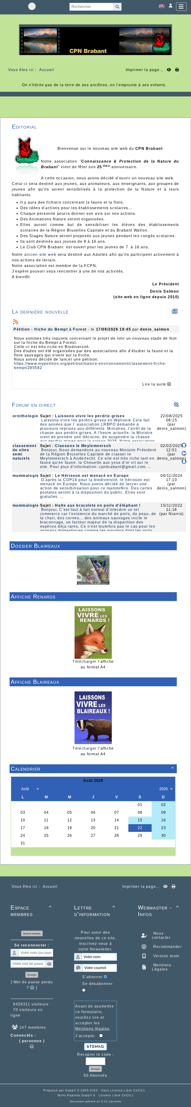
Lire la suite (154, 384)
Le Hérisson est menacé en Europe (92, 476)
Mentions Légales (161, 967)
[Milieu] (184, 453)
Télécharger (84, 661)
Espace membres (31, 910)
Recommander (167, 947)
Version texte (165, 956)
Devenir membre (32, 933)
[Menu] (181, 7)
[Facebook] (32, 6)
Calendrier (92, 768)
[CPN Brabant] (95, 39)
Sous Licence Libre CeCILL (124, 1090)
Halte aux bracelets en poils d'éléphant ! (98, 505)
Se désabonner (97, 984)
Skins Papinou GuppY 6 (77, 1095)
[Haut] (184, 445)
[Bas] (184, 461)
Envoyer (31, 975)
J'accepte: (87, 1036)
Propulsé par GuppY (60, 1090)
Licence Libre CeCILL (116, 1095)
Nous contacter (161, 935)
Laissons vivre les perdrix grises (90, 416)
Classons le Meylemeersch (83, 446)
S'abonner (92, 977)
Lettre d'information (94, 910)
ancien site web (40, 254)
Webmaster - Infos (158, 910)
